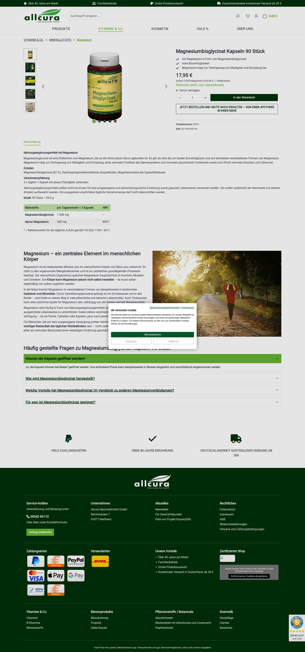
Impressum (188, 307)
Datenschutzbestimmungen (165, 307)
